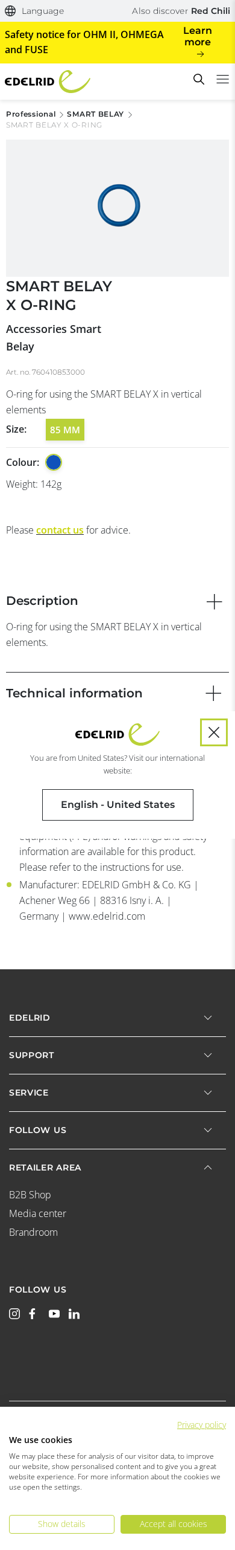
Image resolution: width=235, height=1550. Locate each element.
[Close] (214, 732)
